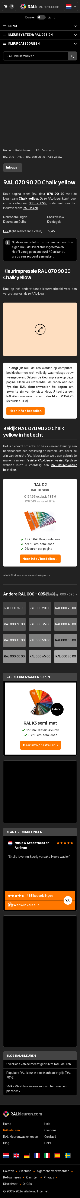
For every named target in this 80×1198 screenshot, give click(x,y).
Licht (51, 17)
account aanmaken (39, 256)
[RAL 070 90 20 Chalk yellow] (40, 329)
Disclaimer (10, 1184)
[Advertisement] (40, 104)
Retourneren (12, 1177)
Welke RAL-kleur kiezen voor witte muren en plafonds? (36, 1089)
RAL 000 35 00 (40, 624)
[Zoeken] (72, 55)
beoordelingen (39, 896)
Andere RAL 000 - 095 (29, 594)
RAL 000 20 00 (40, 608)
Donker (30, 17)
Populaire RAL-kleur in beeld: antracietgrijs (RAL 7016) (38, 1075)
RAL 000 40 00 (65, 624)
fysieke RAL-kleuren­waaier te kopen (36, 387)
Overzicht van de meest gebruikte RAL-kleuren (38, 1064)
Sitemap (25, 1171)
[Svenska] (68, 1155)
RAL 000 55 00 (65, 640)
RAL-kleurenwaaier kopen (28, 677)
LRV (6, 231)
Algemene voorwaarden (53, 1171)
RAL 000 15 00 (14, 608)
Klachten (32, 1177)
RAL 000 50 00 (40, 640)
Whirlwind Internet (36, 1191)
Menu (12, 26)
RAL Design (30, 35)
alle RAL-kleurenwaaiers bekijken (25, 575)
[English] (16, 1155)
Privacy (49, 1177)
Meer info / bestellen (25, 411)
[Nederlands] (71, 6)
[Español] (57, 1155)
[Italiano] (47, 1155)
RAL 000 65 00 (40, 656)
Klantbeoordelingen (24, 832)
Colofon (8, 1171)
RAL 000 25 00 (65, 608)
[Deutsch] (27, 1155)
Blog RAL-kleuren (21, 1055)
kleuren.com (26, 1114)
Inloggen (12, 167)
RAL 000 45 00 (14, 640)
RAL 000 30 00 (14, 624)
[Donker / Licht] (41, 17)
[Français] (37, 1155)
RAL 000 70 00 (65, 656)
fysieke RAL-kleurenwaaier (45, 460)
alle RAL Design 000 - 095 (56, 594)
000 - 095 (37, 203)
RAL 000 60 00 (14, 656)
